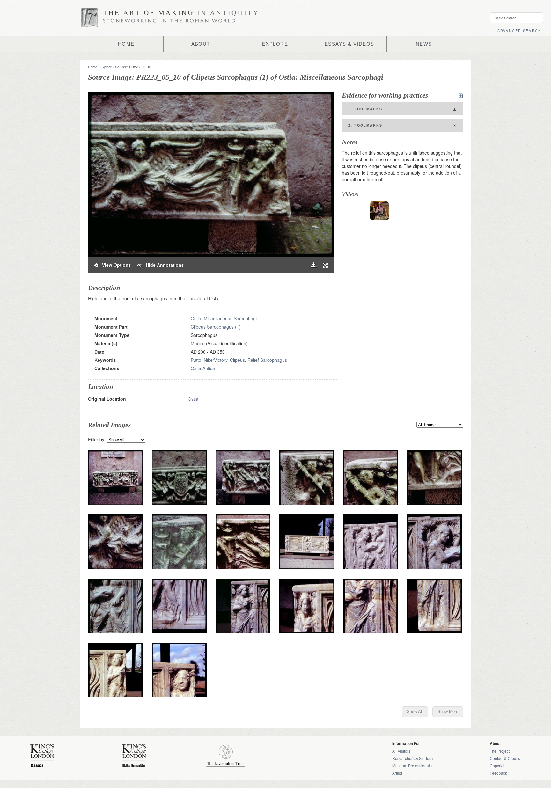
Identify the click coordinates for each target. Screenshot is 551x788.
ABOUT (200, 44)
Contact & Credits (505, 758)
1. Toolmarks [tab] (365, 108)
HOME (126, 44)
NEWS (424, 44)
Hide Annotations (163, 265)
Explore (106, 66)
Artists (397, 773)
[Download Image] (313, 265)
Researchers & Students (413, 758)
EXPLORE (275, 44)
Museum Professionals (412, 765)
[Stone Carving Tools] (379, 210)
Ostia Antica (203, 368)
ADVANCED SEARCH (519, 30)
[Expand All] (461, 95)
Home (92, 66)
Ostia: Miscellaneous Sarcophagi (224, 318)
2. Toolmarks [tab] (365, 125)
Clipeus (237, 360)
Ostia (193, 399)
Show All (415, 711)
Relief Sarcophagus (267, 360)
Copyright (498, 765)
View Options (114, 265)
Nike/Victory (215, 360)
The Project (500, 751)
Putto (196, 360)
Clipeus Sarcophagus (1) (216, 327)
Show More (447, 711)
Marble (198, 343)
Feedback (498, 773)
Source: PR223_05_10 (133, 66)
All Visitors (401, 751)
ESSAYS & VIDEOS (349, 44)
